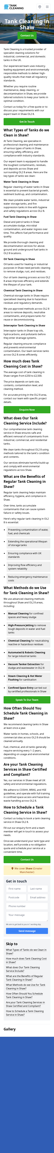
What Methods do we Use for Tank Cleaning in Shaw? (25, 986)
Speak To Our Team (27, 699)
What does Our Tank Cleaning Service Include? (23, 969)
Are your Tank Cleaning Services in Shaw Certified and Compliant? (25, 1004)
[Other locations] (40, 7)
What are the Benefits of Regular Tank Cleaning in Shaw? (24, 977)
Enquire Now (27, 409)
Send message (27, 931)
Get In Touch (27, 121)
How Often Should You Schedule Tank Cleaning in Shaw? (24, 995)
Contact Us (27, 35)
